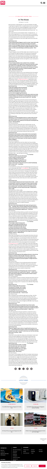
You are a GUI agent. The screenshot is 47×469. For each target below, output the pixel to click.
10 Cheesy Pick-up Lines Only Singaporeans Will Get (11, 431)
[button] (44, 3)
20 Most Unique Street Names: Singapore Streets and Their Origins (35, 431)
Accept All (42, 465)
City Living (17, 16)
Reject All (35, 465)
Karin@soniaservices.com (23, 79)
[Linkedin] (31, 369)
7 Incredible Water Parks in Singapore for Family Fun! (11, 407)
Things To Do (14, 404)
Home (37, 404)
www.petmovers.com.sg (13, 243)
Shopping (26, 16)
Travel (30, 16)
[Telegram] (27, 369)
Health (22, 16)
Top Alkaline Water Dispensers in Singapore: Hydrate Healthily (35, 407)
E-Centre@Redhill (24, 168)
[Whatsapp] (23, 369)
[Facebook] (16, 369)
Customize (28, 465)
